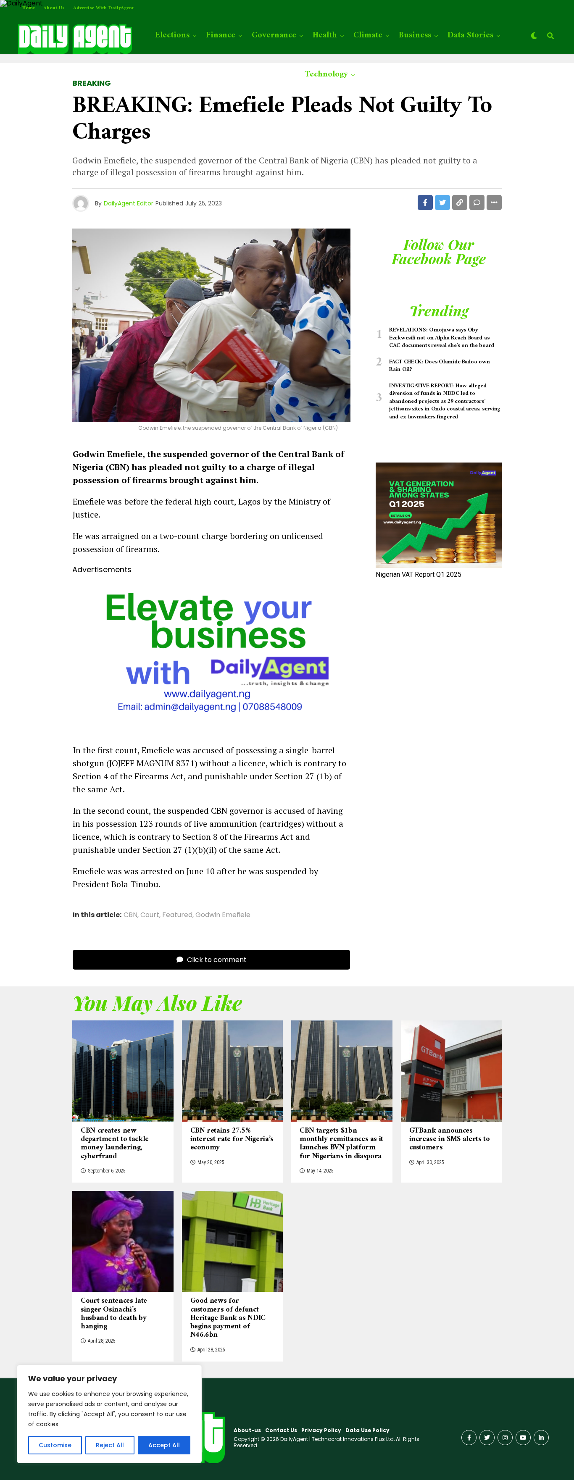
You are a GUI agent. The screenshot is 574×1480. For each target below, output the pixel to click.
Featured (177, 915)
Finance (220, 35)
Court (149, 915)
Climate (367, 35)
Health (325, 35)
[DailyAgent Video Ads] (211, 729)
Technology (326, 74)
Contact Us (281, 1430)
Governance (274, 35)
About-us (247, 1430)
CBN (130, 915)
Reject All (110, 1445)
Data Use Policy (367, 1430)
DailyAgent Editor (128, 203)
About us (54, 8)
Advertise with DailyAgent (103, 8)
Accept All (164, 1445)
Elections (172, 35)
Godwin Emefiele (222, 915)
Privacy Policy (321, 1430)
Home (28, 8)
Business (415, 35)
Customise (55, 1445)
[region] (109, 1414)
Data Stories (470, 35)
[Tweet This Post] (442, 202)
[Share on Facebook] (425, 202)
